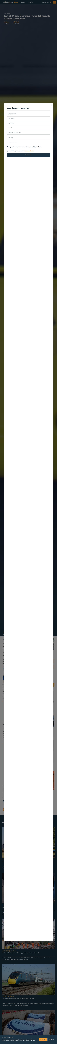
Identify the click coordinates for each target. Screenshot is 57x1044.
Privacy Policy (29, 151)
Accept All (42, 1039)
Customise (51, 1039)
